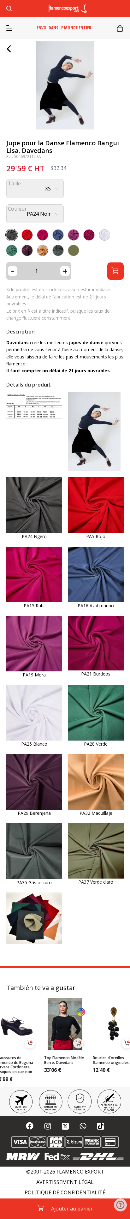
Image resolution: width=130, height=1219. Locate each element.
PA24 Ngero (34, 536)
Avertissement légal (65, 1182)
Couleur (17, 209)
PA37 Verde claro (95, 882)
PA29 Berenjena (34, 813)
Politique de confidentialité (65, 1193)
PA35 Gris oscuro (34, 883)
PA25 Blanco (34, 744)
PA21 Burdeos (95, 674)
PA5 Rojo (95, 536)
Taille (14, 184)
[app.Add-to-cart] (30, 1043)
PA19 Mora (34, 675)
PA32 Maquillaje (96, 813)
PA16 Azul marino (96, 606)
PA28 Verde (96, 744)
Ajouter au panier (72, 1208)
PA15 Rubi (34, 606)
